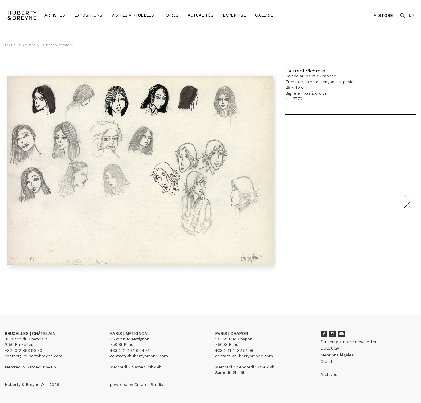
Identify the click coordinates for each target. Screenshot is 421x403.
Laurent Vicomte (55, 45)
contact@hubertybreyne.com (34, 356)
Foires (170, 15)
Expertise (234, 15)
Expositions (88, 15)
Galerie (264, 15)
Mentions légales (337, 355)
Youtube (341, 334)
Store (385, 15)
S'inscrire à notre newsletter (349, 341)
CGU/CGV (330, 348)
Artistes (54, 15)
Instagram (332, 334)
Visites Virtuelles (133, 15)
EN (412, 15)
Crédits (328, 361)
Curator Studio (148, 384)
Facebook (324, 334)
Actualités (201, 15)
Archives (329, 374)
